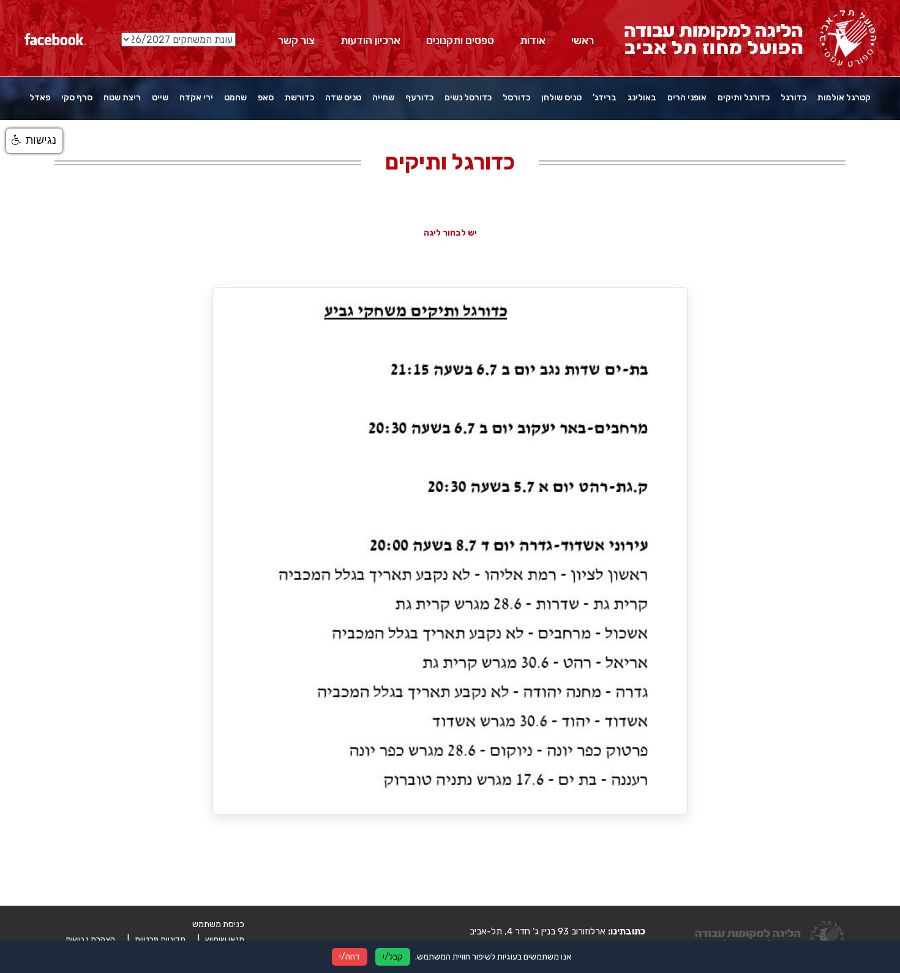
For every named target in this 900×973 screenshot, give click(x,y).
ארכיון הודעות (370, 40)
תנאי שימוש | (221, 939)
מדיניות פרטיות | (156, 939)
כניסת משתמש (218, 924)
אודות (533, 40)
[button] (34, 141)
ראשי (582, 40)
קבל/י (393, 957)
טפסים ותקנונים (460, 40)
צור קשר (296, 40)
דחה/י (349, 957)
